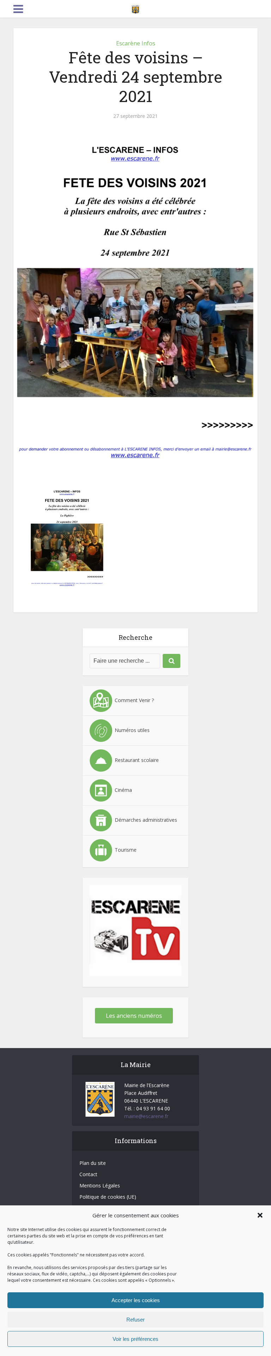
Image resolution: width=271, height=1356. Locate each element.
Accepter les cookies (136, 1300)
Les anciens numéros (134, 1016)
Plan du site (92, 1163)
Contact (88, 1174)
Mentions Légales (99, 1185)
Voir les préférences (135, 1339)
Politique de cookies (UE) (107, 1196)
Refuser (135, 1320)
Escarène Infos (135, 43)
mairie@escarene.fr (146, 1116)
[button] (260, 1215)
